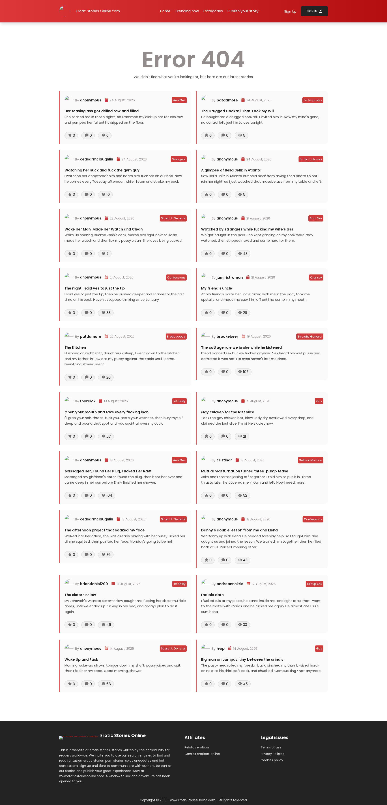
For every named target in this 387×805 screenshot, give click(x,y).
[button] (213, 11)
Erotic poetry (313, 100)
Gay (319, 401)
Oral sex (316, 277)
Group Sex (314, 584)
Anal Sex (179, 100)
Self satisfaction (310, 460)
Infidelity (179, 401)
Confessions (176, 277)
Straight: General (173, 218)
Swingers (178, 159)
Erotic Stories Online (123, 735)
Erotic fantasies (311, 159)
